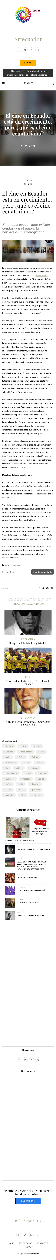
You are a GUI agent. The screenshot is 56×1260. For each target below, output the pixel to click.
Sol (7, 768)
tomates (42, 773)
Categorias (25, 1243)
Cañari (21, 757)
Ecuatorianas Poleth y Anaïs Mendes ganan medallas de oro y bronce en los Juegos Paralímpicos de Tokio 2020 (33, 865)
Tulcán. (35, 757)
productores (26, 751)
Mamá (8, 789)
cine (20, 71)
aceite (26, 762)
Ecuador (9, 751)
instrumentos (11, 773)
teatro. (40, 762)
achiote (37, 746)
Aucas (21, 789)
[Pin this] (34, 145)
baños (8, 784)
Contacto (42, 1243)
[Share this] (22, 145)
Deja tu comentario (42, 572)
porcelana (37, 795)
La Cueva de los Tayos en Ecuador (33, 849)
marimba (9, 795)
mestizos (26, 779)
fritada (28, 773)
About (29, 1247)
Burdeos (9, 746)
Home (14, 71)
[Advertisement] (28, 987)
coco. (42, 751)
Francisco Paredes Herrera (30, 915)
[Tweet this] (26, 145)
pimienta (36, 789)
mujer (8, 757)
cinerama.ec (16, 565)
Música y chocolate (27, 878)
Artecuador (28, 39)
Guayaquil (10, 779)
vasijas (41, 779)
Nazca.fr (35, 1253)
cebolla (19, 768)
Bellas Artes (11, 762)
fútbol (23, 746)
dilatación (35, 784)
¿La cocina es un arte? (28, 903)
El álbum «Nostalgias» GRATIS (19, 840)
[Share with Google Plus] (30, 145)
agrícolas (34, 768)
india (21, 784)
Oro (23, 795)
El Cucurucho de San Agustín (31, 890)
